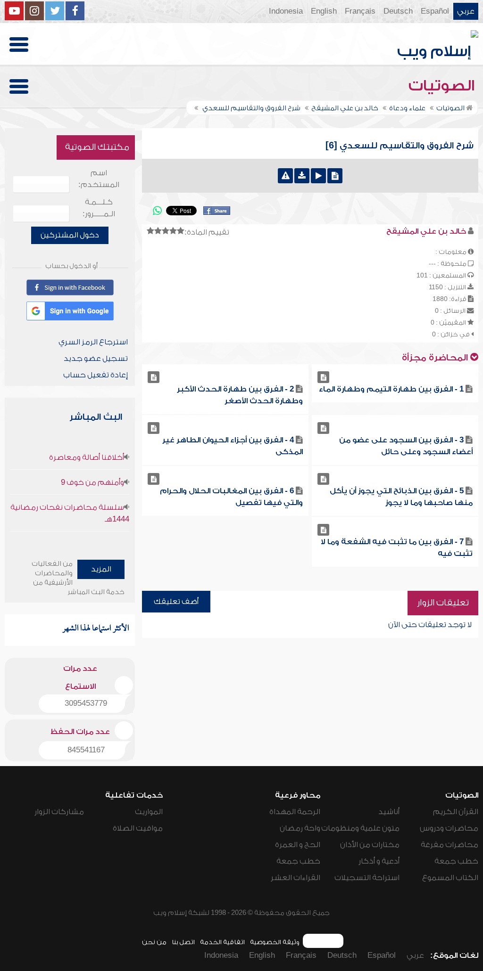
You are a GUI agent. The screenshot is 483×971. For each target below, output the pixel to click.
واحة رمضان (300, 828)
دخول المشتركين (70, 235)
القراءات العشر (295, 877)
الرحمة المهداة (294, 812)
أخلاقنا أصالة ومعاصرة (86, 457)
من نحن (154, 942)
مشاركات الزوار (59, 812)
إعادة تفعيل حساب (95, 375)
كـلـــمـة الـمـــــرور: (99, 208)
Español (435, 11)
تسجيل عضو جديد (96, 358)
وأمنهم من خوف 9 (92, 482)
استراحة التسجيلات (367, 877)
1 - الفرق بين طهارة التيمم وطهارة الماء (391, 389)
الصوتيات (443, 85)
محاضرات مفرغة (449, 844)
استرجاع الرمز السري (93, 342)
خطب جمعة (456, 861)
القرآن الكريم (455, 812)
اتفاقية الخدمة (222, 942)
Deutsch (398, 11)
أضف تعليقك (176, 601)
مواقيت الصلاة (138, 828)
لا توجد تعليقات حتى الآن (430, 624)
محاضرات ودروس (449, 828)
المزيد (101, 569)
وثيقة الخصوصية (275, 942)
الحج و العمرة (297, 844)
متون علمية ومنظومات (360, 828)
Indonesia (286, 11)
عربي (466, 11)
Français (360, 11)
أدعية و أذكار (379, 861)
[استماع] (318, 175)
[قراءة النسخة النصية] (334, 175)
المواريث (149, 812)
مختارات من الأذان (370, 844)
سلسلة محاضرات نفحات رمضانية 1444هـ (69, 513)
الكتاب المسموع (450, 877)
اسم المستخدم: (98, 179)
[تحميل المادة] (301, 175)
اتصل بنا (183, 942)
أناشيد (389, 812)
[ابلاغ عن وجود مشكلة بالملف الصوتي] (285, 175)
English (324, 11)
